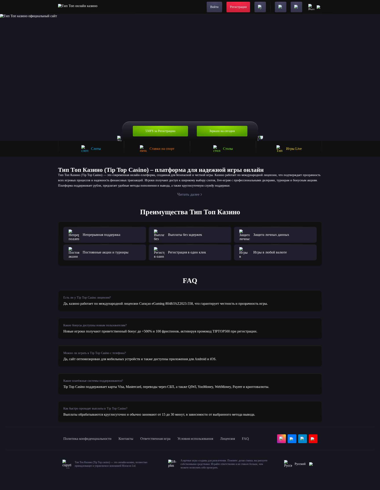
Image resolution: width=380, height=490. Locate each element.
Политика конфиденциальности (87, 438)
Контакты (126, 438)
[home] (77, 7)
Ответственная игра (155, 438)
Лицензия (227, 438)
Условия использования (195, 438)
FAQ (245, 438)
